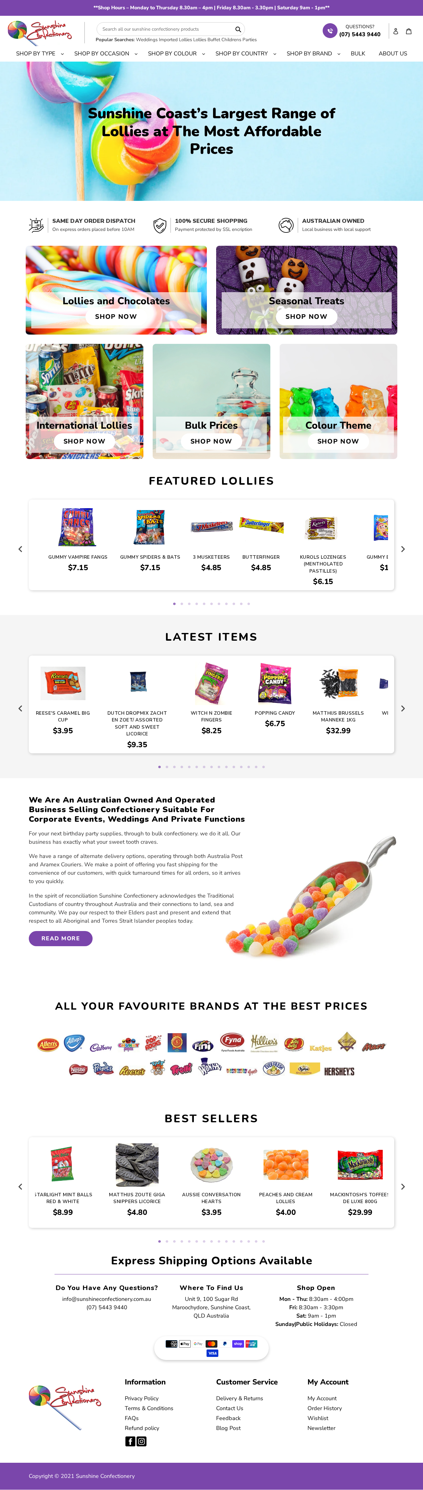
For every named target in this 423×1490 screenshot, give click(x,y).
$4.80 (137, 1212)
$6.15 (323, 582)
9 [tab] (234, 604)
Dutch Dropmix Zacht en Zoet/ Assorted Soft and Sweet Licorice (137, 723)
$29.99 (360, 1212)
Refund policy (142, 1428)
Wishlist (317, 1418)
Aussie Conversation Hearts (211, 1198)
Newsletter (321, 1428)
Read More (60, 938)
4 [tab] (197, 604)
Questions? (360, 27)
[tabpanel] (211, 541)
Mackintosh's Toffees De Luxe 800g (360, 1198)
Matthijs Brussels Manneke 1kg (338, 716)
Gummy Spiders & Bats (150, 557)
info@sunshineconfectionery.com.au (106, 1299)
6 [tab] (211, 604)
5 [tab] (204, 604)
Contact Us (229, 1408)
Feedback (228, 1418)
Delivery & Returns (239, 1398)
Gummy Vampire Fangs (78, 557)
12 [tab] (241, 767)
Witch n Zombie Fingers (212, 716)
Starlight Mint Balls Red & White (62, 1198)
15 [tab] (263, 767)
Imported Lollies (175, 40)
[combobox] (171, 29)
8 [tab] (226, 604)
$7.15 (78, 568)
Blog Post (228, 1428)
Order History (324, 1408)
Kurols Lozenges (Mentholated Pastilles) (323, 564)
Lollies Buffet (206, 40)
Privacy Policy (142, 1398)
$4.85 (211, 568)
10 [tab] (241, 604)
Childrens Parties (239, 40)
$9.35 (137, 745)
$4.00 (286, 1212)
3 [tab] (189, 604)
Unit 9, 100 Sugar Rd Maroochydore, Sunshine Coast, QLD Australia (211, 1307)
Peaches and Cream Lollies (286, 1198)
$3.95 (63, 731)
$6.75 (275, 724)
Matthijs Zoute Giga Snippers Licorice (137, 1198)
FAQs (132, 1418)
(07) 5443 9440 (106, 1307)
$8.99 (63, 1212)
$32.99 (338, 731)
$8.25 (212, 731)
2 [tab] (182, 604)
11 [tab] (249, 604)
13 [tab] (249, 767)
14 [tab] (256, 767)
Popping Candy (275, 713)
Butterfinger (261, 557)
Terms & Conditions (149, 1408)
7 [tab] (219, 604)
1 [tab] (174, 604)
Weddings (147, 40)
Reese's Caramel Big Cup (63, 716)
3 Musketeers (211, 557)
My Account (322, 1398)
